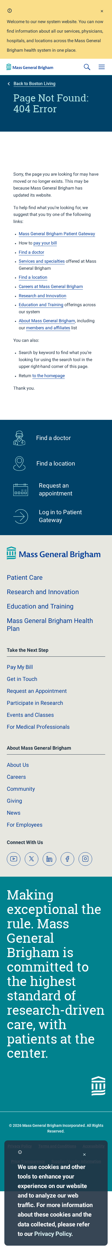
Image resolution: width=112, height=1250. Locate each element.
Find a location (33, 277)
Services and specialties (42, 261)
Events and (30, 715)
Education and (40, 606)
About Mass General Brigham (47, 320)
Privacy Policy (52, 1233)
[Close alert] (102, 11)
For (24, 824)
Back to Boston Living (34, 83)
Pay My (20, 667)
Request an (37, 691)
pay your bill (45, 243)
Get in (22, 679)
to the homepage (48, 375)
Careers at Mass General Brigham (51, 286)
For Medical (38, 727)
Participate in (35, 703)
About (18, 765)
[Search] (87, 67)
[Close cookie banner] (84, 1154)
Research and (43, 592)
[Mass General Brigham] (30, 67)
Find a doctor (31, 252)
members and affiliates (48, 327)
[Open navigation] (101, 67)
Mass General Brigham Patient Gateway (57, 233)
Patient (25, 577)
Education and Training (41, 304)
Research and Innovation (42, 295)
